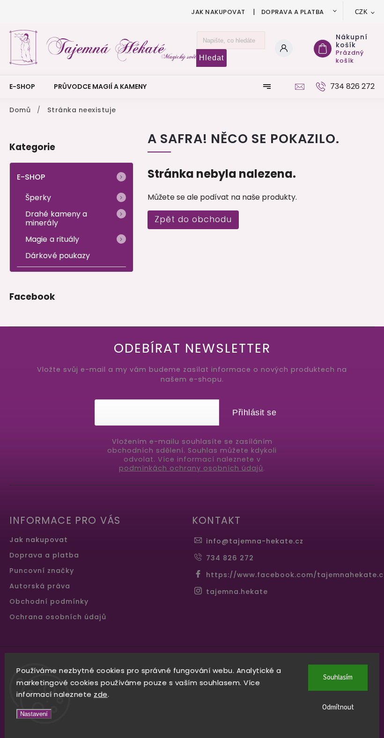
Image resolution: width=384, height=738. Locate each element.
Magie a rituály (52, 239)
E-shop (31, 177)
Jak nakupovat (218, 11)
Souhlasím (338, 677)
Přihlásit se (254, 412)
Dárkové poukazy (57, 255)
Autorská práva (39, 586)
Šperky (38, 197)
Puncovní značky (41, 570)
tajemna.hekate (237, 591)
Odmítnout (338, 707)
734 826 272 (230, 558)
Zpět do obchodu (193, 219)
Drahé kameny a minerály (56, 218)
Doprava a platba (292, 11)
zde (101, 694)
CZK (361, 11)
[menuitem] (26, 86)
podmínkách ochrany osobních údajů (191, 468)
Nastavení (34, 713)
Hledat (211, 58)
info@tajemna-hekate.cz (254, 541)
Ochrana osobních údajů (57, 617)
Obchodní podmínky (49, 601)
